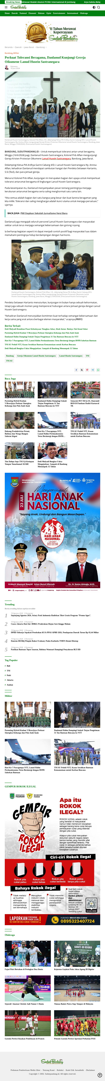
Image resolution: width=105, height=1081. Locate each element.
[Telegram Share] (93, 370)
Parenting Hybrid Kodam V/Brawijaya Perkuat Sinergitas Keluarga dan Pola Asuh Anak (42, 333)
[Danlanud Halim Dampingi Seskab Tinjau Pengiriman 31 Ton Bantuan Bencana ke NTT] (52, 390)
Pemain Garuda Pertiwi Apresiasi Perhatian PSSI (74, 1039)
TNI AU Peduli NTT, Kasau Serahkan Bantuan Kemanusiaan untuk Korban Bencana (40, 345)
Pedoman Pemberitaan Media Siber (25, 1070)
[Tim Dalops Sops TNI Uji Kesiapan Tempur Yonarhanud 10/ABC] (19, 450)
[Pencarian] (98, 7)
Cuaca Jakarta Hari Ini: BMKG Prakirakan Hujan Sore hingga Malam (40, 624)
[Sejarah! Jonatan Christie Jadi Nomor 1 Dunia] (28, 988)
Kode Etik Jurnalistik (75, 1070)
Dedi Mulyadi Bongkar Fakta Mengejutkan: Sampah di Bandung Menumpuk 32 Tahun (41, 348)
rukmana (14, 66)
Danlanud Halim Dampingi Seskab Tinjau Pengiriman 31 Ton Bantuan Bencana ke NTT (41, 337)
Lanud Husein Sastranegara (70, 356)
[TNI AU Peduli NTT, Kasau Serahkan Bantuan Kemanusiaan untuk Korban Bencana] (85, 420)
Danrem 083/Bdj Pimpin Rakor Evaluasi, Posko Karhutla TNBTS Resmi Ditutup (44, 641)
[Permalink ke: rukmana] (7, 67)
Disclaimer (90, 1070)
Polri (9, 675)
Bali (8, 666)
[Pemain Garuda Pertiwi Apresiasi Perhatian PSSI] (77, 1023)
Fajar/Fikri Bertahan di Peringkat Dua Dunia (24, 969)
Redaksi (60, 1070)
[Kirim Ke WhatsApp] (98, 370)
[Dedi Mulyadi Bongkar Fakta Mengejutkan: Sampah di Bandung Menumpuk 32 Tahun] (52, 450)
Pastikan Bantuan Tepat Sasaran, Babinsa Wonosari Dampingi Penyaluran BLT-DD (45, 650)
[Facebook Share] (76, 370)
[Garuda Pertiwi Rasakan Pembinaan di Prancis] (28, 1023)
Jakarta (10, 680)
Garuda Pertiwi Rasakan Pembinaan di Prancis (24, 1039)
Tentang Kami (49, 1070)
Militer (16, 53)
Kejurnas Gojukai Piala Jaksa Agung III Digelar (74, 969)
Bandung (8, 53)
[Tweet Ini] (82, 370)
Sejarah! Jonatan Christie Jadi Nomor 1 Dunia (24, 1004)
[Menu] (6, 7)
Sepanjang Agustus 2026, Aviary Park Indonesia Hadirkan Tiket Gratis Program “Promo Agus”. (51, 615)
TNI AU (9, 361)
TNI (87, 356)
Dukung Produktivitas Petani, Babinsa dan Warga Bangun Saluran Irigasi (17, 433)
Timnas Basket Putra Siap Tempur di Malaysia (73, 1004)
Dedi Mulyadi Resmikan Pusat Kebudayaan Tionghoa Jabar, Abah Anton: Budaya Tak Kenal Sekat (46, 329)
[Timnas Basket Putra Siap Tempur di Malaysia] (77, 988)
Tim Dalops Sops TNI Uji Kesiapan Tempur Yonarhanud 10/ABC (19, 463)
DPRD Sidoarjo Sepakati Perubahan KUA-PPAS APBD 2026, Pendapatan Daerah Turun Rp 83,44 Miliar (55, 632)
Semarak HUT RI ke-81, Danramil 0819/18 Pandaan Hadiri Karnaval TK (85, 403)
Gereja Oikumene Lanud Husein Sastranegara (36, 356)
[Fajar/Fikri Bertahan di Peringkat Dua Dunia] (28, 954)
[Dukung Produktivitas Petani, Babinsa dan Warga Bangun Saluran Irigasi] (19, 420)
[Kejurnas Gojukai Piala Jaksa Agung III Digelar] (77, 954)
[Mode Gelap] (94, 7)
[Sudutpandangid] (18, 7)
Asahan (10, 685)
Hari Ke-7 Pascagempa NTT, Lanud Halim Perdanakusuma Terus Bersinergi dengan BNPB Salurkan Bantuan (50, 341)
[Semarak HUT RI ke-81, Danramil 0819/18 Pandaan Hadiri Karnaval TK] (85, 390)
